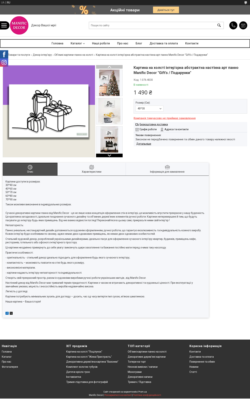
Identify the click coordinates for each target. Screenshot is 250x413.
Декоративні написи (140, 376)
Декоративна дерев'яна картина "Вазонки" (92, 361)
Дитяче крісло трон (78, 371)
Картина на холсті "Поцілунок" (84, 351)
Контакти (191, 43)
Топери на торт (137, 361)
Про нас (122, 43)
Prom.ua (142, 392)
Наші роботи (101, 43)
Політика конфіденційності (147, 395)
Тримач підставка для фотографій (87, 381)
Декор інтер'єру (42, 54)
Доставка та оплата (164, 43)
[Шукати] (219, 25)
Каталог (76, 43)
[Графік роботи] (243, 25)
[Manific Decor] (19, 25)
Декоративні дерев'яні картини (147, 356)
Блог (139, 43)
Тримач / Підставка (139, 381)
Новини (193, 366)
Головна (57, 43)
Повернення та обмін (202, 361)
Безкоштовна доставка (154, 124)
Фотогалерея (10, 366)
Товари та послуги (19, 54)
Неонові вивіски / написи (143, 366)
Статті (193, 371)
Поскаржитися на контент (118, 395)
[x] (11, 313)
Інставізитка (73, 376)
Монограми (135, 371)
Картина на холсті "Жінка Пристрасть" (89, 356)
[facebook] (7, 313)
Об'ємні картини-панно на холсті (73, 54)
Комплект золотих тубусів (82, 366)
